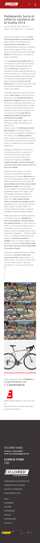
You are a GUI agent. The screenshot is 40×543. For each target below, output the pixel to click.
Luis (8, 26)
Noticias (25, 26)
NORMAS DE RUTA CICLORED (14, 485)
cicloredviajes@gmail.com (19, 454)
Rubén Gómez (9, 401)
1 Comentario (29, 29)
